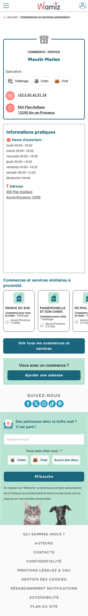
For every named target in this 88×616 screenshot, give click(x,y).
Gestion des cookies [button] (44, 579)
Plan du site (44, 606)
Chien (21, 460)
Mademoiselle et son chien (52, 309)
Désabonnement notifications (44, 588)
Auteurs (44, 543)
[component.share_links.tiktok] (52, 403)
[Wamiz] (51, 5)
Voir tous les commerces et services (44, 346)
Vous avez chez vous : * (44, 451)
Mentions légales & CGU (44, 570)
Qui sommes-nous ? (44, 534)
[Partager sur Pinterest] (60, 403)
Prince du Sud (17, 308)
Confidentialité (44, 561)
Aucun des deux (66, 460)
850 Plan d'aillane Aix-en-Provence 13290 (23, 194)
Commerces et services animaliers (45, 17)
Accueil (12, 17)
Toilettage (21, 81)
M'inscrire (44, 476)
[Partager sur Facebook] (28, 403)
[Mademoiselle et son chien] (53, 297)
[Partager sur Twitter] (36, 403)
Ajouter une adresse (44, 375)
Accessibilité (44, 597)
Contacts (44, 552)
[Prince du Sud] (19, 297)
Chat (43, 460)
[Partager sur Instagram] (44, 403)
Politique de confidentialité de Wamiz (33, 493)
